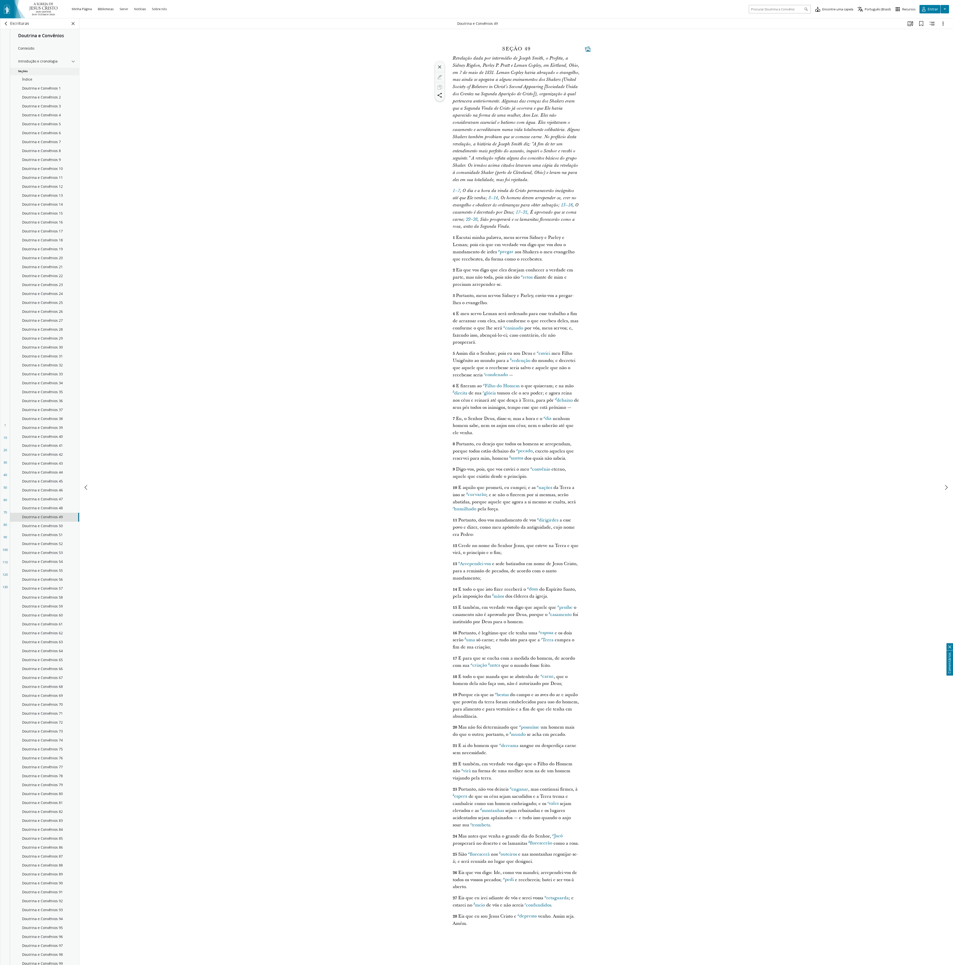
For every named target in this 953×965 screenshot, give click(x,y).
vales (554, 804)
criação (479, 665)
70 (5, 512)
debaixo (565, 400)
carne (548, 677)
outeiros (509, 854)
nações (545, 487)
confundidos (538, 905)
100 (5, 549)
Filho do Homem (502, 386)
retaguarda (557, 898)
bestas (503, 695)
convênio (541, 469)
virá (467, 771)
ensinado (514, 328)
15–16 (567, 205)
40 (5, 475)
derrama (509, 745)
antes (495, 665)
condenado (496, 375)
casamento (561, 614)
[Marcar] (440, 77)
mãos (499, 596)
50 (5, 487)
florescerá (480, 854)
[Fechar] (440, 67)
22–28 (471, 220)
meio (480, 905)
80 (5, 524)
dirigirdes (548, 520)
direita (460, 393)
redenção (520, 360)
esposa (546, 633)
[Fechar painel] (73, 24)
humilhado (465, 509)
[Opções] (943, 23)
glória (490, 393)
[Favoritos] (921, 23)
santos (517, 458)
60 (5, 500)
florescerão (541, 843)
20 (5, 450)
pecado (525, 451)
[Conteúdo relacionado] (932, 23)
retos (528, 277)
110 (5, 562)
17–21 (521, 212)
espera (460, 796)
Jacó (558, 836)
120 (5, 574)
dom (533, 589)
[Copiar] (440, 87)
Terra (547, 640)
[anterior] (86, 487)
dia (548, 419)
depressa (528, 916)
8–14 (493, 198)
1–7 (456, 191)
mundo (518, 734)
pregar (506, 252)
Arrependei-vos (475, 564)
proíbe (566, 607)
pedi (509, 880)
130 (5, 587)
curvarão (477, 495)
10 (5, 437)
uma (470, 640)
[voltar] (6, 24)
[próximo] (946, 487)
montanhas (493, 810)
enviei (544, 353)
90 (5, 537)
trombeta (481, 825)
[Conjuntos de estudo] (910, 23)
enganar (519, 789)
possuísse (530, 727)
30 (5, 462)
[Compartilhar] (440, 95)
